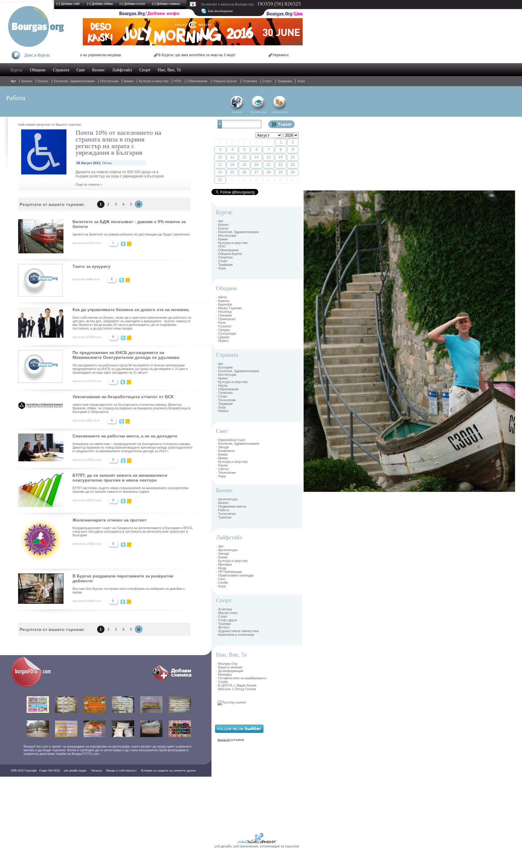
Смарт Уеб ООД (49, 770)
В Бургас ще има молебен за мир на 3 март (162, 55)
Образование (197, 81)
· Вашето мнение (229, 667)
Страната (61, 70)
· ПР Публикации (229, 571)
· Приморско (225, 319)
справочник (258, 112)
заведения (279, 112)
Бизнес (98, 70)
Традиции (284, 81)
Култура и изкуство (154, 81)
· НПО (221, 246)
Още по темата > (89, 184)
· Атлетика (224, 609)
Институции (109, 81)
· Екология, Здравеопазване (237, 232)
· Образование (227, 250)
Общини (38, 70)
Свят (80, 70)
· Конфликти (225, 451)
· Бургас (222, 228)
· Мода (221, 568)
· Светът (222, 469)
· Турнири (223, 623)
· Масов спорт (227, 613)
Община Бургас (225, 81)
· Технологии (226, 400)
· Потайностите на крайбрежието (241, 678)
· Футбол (222, 627)
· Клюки (221, 454)
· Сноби (222, 582)
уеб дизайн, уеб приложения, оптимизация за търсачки (256, 846)
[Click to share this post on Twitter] (123, 245)
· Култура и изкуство (232, 243)
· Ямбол (222, 341)
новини (237, 112)
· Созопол (223, 326)
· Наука (221, 385)
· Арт (220, 221)
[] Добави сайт (68, 3)
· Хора (221, 268)
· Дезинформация (229, 671)
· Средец (223, 330)
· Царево (223, 337)
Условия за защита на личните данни (168, 770)
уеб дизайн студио (74, 770)
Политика (250, 81)
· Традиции (224, 264)
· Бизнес (222, 224)
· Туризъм (223, 517)
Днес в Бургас (37, 55)
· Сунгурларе (226, 333)
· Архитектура (226, 499)
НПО (178, 81)
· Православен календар (235, 575)
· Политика (224, 257)
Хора (301, 81)
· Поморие (224, 315)
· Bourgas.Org (226, 663)
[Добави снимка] (173, 680)
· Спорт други (226, 620)
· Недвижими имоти (231, 506)
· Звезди (222, 447)
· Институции (226, 235)
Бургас (17, 70)
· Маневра (224, 564)
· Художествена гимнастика (237, 631)
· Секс (221, 579)
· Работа (222, 510)
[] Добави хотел (132, 3)
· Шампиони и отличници (235, 634)
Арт (13, 81)
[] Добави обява (100, 3)
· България (224, 367)
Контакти (18, 782)
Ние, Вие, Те (169, 70)
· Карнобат (224, 304)
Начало (96, 770)
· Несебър (224, 312)
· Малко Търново (229, 308)
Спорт (144, 70)
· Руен (221, 322)
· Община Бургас (229, 253)
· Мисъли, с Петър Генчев (236, 689)
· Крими (222, 239)
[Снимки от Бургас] (35, 686)
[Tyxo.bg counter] (232, 702)
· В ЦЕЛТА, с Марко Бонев (236, 685)
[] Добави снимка (166, 3)
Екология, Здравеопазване (74, 81)
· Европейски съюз (230, 440)
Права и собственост (121, 770)
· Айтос (221, 297)
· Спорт (221, 261)
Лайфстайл (122, 70)
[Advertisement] (322, 281)
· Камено (223, 301)
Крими (129, 81)
